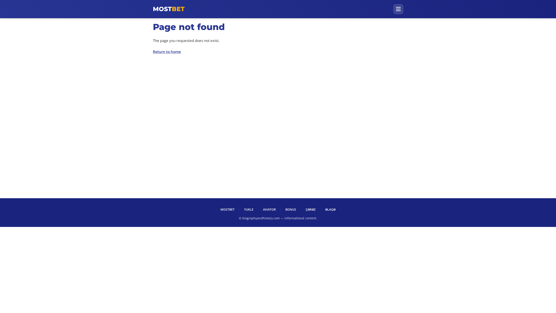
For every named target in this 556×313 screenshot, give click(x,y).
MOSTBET (227, 209)
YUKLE (248, 209)
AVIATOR (269, 209)
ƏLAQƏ (330, 209)
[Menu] (398, 9)
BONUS (290, 209)
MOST (169, 9)
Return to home (167, 51)
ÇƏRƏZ (311, 209)
